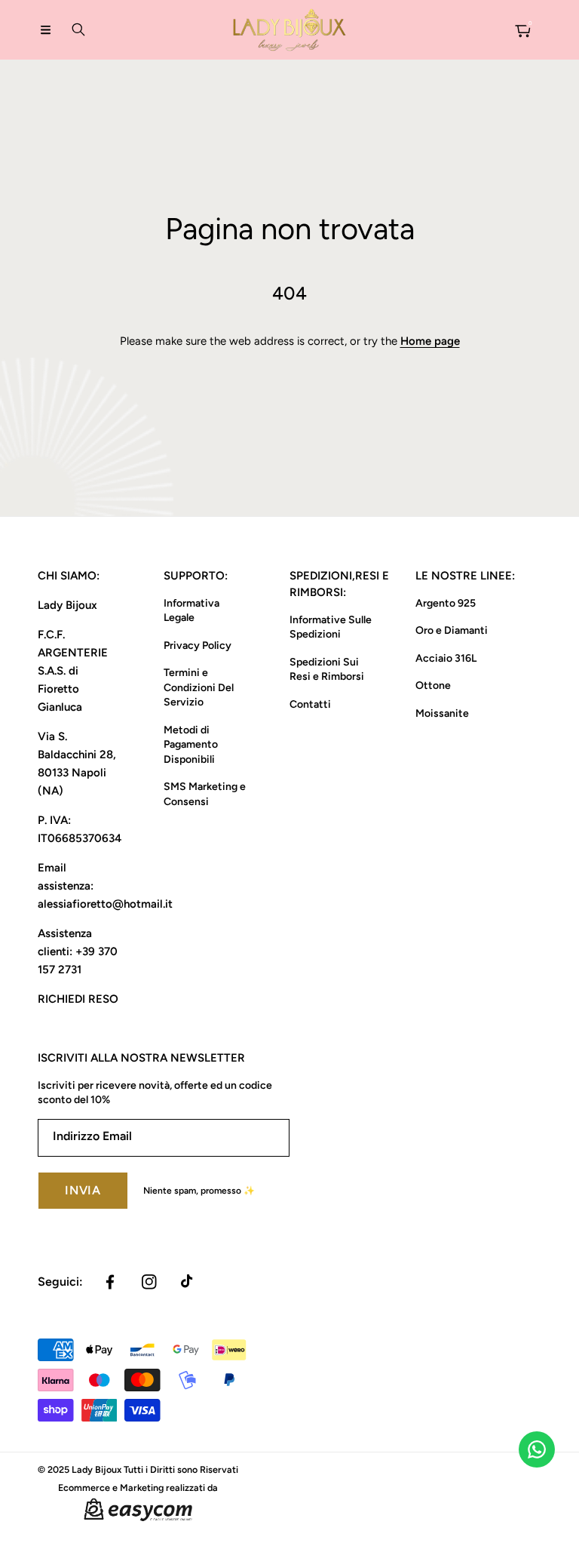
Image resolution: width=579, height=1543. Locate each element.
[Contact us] (537, 1449)
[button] (45, 29)
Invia (83, 1190)
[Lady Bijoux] (289, 29)
